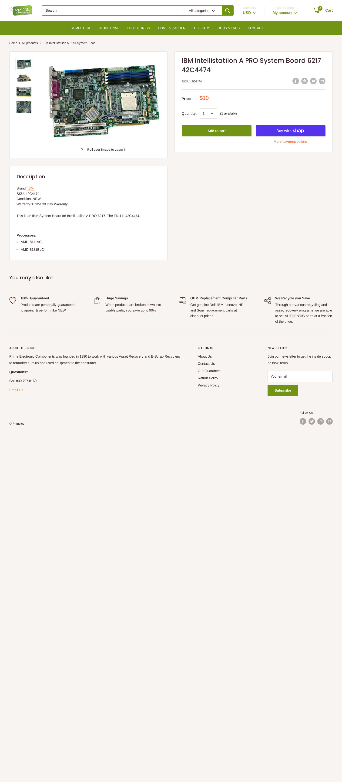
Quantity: (189, 113)
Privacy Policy (209, 385)
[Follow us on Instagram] (320, 421)
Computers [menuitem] (80, 28)
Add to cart (217, 131)
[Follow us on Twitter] (311, 421)
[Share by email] (322, 81)
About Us (205, 356)
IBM (30, 188)
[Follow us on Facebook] (303, 421)
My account (283, 13)
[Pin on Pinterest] (304, 81)
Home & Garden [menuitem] (171, 28)
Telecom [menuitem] (201, 28)
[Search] (227, 10)
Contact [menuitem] (255, 28)
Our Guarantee (209, 371)
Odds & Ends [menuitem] (229, 28)
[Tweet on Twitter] (313, 81)
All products (30, 43)
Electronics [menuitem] (138, 28)
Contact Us (206, 364)
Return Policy (208, 378)
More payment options (291, 141)
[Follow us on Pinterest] (329, 421)
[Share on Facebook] (295, 81)
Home (13, 43)
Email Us (16, 390)
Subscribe (283, 390)
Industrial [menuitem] (109, 28)
